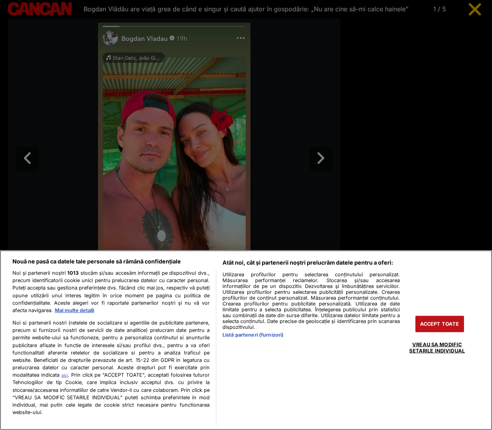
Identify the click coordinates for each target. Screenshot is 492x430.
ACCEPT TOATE (439, 324)
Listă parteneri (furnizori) (253, 335)
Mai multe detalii (74, 310)
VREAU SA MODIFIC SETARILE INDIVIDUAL (436, 347)
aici (64, 375)
